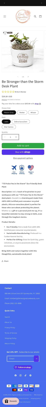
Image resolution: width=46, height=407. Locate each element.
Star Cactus (8, 127)
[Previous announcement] (4, 3)
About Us (8, 322)
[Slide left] (17, 76)
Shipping (4, 99)
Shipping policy (36, 398)
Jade (6, 122)
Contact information (24, 402)
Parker (22, 112)
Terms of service (24, 398)
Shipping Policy (10, 338)
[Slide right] (28, 76)
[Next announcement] (41, 3)
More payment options (23, 158)
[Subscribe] (36, 359)
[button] (4, 16)
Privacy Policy (10, 327)
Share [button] (6, 261)
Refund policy (38, 395)
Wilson (33, 112)
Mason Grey (9, 112)
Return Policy (10, 343)
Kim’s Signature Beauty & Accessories (20, 395)
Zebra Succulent (20, 122)
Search (7, 317)
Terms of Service (11, 333)
